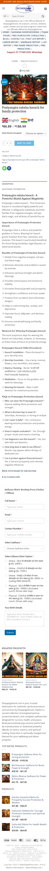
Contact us (38, 851)
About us (7, 853)
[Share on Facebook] (9, 168)
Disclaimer (37, 857)
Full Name (11, 501)
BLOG (6, 38)
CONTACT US (17, 38)
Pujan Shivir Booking (24, 847)
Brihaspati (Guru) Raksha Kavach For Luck (36, 683)
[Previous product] (24, 66)
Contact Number (14, 528)
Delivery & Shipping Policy (19, 857)
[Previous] (2, 674)
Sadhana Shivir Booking (31, 845)
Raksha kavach (29, 61)
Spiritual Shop (12, 845)
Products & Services (37, 853)
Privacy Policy (19, 853)
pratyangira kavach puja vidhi (17, 160)
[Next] (46, 674)
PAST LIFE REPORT (35, 38)
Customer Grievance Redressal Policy (24, 855)
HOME (6, 32)
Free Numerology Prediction (18, 851)
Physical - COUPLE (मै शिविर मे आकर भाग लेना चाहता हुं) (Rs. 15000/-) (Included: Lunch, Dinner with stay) (26, 598)
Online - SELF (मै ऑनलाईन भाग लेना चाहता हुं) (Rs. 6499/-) (26, 562)
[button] (3, 8)
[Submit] (43, 16)
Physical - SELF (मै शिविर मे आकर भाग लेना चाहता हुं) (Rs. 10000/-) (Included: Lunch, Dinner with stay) (26, 588)
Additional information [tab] (13, 189)
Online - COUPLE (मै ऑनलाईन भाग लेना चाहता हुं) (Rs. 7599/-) (25, 569)
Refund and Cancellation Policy (24, 859)
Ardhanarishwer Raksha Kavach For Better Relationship (12, 684)
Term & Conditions (32, 861)
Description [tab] (7, 184)
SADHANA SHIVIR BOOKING (25, 32)
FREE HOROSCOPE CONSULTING (28, 35)
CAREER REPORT (10, 42)
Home (15, 61)
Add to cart (24, 143)
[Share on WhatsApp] (4, 168)
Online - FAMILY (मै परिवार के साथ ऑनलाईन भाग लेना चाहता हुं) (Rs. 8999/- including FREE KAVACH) (26, 578)
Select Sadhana (13, 542)
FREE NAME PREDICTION (26, 45)
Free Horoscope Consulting (24, 849)
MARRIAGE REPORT (30, 42)
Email (8, 515)
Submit (10, 632)
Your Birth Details (13, 608)
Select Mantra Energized (11, 133)
